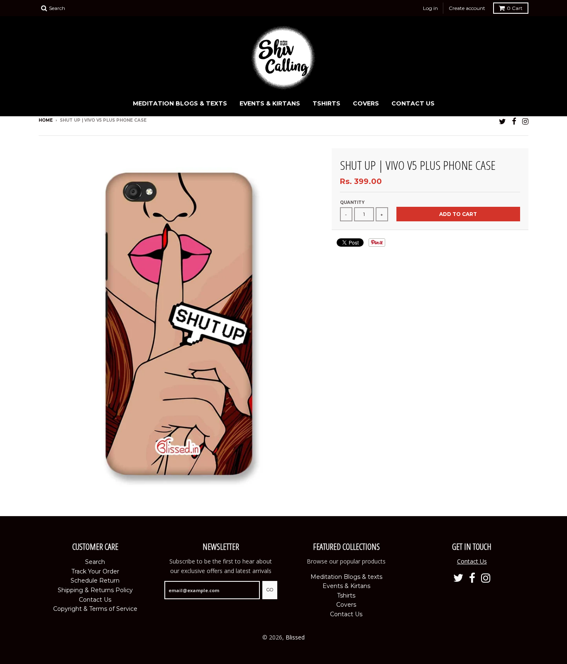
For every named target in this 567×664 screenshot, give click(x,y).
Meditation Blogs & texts (180, 103)
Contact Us (413, 103)
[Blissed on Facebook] (514, 121)
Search (95, 562)
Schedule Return (95, 580)
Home (46, 120)
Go (269, 590)
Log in (430, 8)
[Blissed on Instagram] (525, 121)
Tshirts (326, 103)
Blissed (295, 637)
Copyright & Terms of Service (95, 609)
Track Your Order (95, 571)
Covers (366, 103)
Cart (515, 8)
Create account (467, 8)
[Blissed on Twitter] (502, 121)
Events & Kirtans (270, 103)
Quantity (352, 202)
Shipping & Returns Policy (95, 590)
